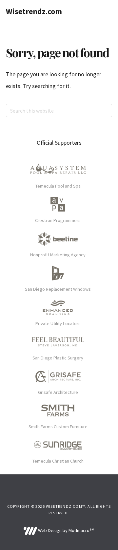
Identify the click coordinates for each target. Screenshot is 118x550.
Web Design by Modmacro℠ (65, 530)
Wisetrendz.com (34, 11)
